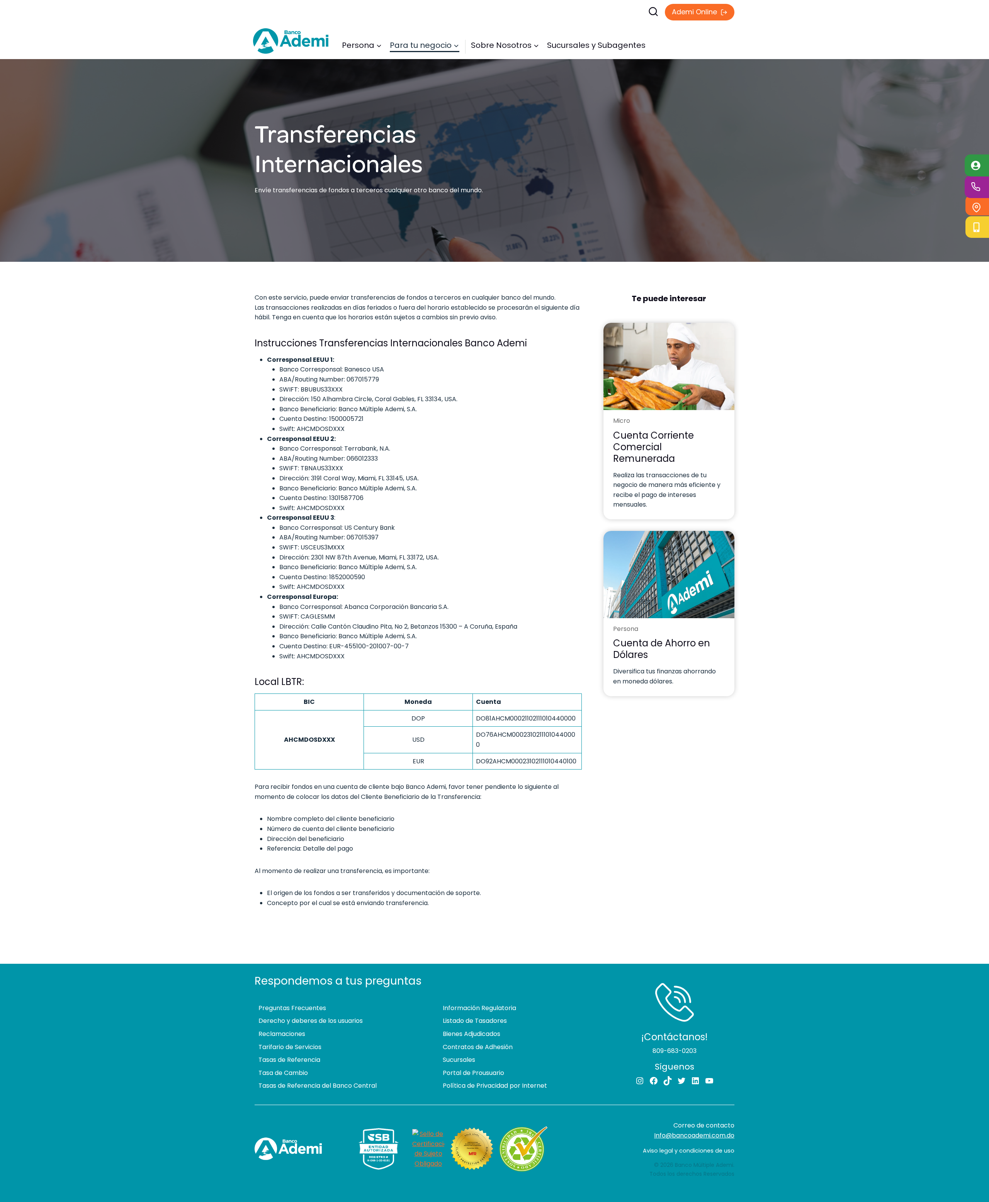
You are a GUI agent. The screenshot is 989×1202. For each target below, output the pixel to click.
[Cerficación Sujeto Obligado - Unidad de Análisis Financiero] (428, 1148)
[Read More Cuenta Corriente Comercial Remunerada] (668, 366)
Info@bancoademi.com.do (694, 1135)
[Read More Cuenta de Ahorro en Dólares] (668, 574)
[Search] (566, 11)
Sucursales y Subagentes (596, 45)
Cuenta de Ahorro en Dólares (661, 649)
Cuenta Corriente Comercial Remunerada (653, 447)
